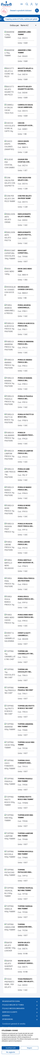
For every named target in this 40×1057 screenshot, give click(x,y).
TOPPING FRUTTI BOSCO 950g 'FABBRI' (25, 798)
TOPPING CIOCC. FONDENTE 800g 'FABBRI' (24, 761)
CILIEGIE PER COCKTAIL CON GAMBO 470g (23, 160)
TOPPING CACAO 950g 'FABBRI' (26, 743)
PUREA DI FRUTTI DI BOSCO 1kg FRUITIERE (26, 415)
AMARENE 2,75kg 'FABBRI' (24, 51)
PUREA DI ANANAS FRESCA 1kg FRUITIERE (25, 361)
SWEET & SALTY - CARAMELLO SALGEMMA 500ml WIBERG (25, 634)
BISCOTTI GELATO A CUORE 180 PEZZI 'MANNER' (25, 69)
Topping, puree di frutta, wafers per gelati (21, 19)
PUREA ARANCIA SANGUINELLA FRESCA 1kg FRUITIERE (24, 306)
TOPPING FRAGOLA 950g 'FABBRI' (25, 780)
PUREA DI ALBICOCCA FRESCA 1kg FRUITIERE (26, 324)
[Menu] (37, 10)
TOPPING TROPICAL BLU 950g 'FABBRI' (25, 889)
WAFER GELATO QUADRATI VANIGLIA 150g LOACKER (26, 962)
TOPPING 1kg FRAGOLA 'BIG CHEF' (25, 688)
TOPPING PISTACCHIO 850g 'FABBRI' (24, 871)
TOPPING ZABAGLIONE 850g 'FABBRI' (25, 925)
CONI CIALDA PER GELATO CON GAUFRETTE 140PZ (25, 179)
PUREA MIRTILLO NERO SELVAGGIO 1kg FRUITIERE (26, 561)
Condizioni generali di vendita (13, 1024)
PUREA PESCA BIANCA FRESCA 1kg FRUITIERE (25, 597)
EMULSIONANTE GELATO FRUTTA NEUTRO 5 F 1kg (24, 233)
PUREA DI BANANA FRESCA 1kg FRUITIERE (25, 379)
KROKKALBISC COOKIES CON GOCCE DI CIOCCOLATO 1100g (26, 288)
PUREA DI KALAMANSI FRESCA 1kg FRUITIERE (26, 433)
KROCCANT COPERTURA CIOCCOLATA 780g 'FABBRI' (25, 251)
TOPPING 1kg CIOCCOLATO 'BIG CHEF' (24, 670)
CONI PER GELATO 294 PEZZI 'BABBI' (25, 197)
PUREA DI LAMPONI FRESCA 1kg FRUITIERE (25, 452)
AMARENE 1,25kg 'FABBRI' (24, 33)
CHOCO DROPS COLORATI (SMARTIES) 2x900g (25, 142)
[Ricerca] (27, 4)
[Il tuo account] (31, 4)
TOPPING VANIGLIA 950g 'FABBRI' (25, 907)
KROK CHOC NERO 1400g (25, 270)
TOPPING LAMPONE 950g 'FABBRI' (25, 834)
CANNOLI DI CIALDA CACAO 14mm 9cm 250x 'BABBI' (25, 106)
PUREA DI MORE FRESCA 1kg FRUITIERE (24, 506)
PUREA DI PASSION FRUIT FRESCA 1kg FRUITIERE (25, 525)
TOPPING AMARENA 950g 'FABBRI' (25, 725)
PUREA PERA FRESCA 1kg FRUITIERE (26, 579)
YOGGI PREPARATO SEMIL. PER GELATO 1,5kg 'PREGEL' (25, 980)
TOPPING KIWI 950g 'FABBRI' (25, 816)
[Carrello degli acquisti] (36, 4)
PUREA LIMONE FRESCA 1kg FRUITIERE (24, 543)
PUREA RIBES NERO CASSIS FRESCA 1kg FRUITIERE (25, 616)
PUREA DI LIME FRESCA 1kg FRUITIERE (24, 470)
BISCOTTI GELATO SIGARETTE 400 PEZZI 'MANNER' (26, 87)
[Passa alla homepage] (6, 4)
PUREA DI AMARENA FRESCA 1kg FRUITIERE (26, 342)
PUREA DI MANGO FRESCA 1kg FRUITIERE (24, 488)
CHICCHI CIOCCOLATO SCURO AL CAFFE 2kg (25, 124)
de (21, 4)
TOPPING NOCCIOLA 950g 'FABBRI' (25, 852)
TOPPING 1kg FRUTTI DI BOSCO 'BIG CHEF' (26, 707)
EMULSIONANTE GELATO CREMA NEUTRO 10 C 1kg (24, 215)
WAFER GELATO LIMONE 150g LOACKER (24, 943)
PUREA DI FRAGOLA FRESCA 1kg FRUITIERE (25, 397)
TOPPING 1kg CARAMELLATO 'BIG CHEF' (25, 652)
